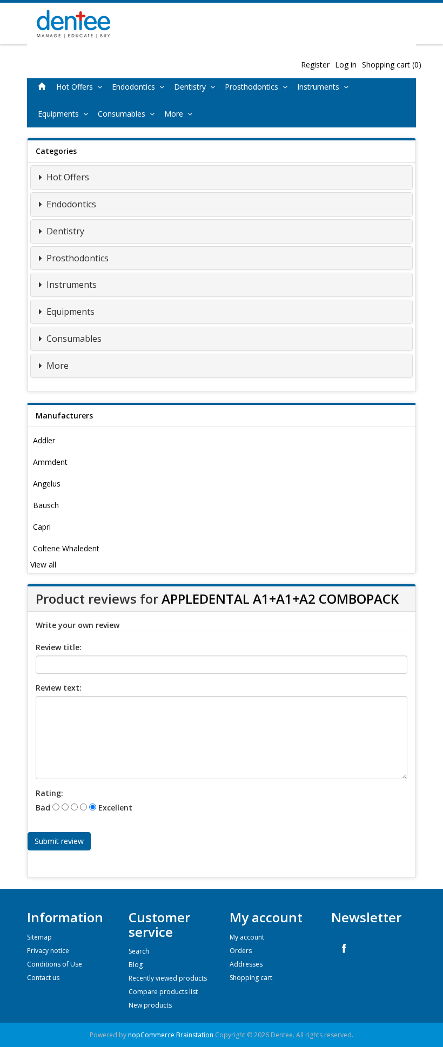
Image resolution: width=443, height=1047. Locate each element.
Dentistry (192, 87)
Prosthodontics (254, 87)
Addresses (246, 964)
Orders (241, 950)
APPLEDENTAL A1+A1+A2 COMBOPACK (280, 598)
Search (139, 951)
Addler (44, 440)
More (175, 114)
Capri (42, 527)
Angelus (47, 483)
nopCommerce (151, 1034)
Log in (346, 64)
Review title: (59, 647)
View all (43, 564)
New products (150, 1005)
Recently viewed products (168, 978)
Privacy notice (48, 950)
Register (315, 64)
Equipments (60, 114)
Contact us (43, 977)
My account (247, 937)
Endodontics (135, 87)
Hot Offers (76, 87)
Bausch (46, 505)
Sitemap (39, 937)
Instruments (320, 87)
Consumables (124, 114)
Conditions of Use (54, 964)
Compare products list (163, 991)
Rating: (49, 793)
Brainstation (195, 1034)
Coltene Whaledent (66, 548)
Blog (136, 964)
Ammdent (50, 462)
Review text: (59, 688)
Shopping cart (251, 977)
